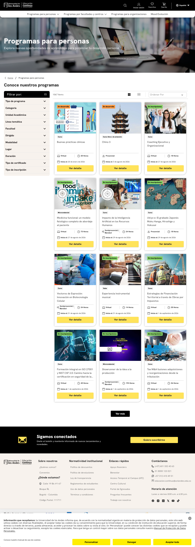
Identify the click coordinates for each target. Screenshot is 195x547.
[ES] (183, 5)
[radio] (129, 94)
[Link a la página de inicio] (11, 78)
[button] (26, 101)
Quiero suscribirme (154, 440)
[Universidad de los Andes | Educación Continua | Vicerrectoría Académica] (18, 463)
